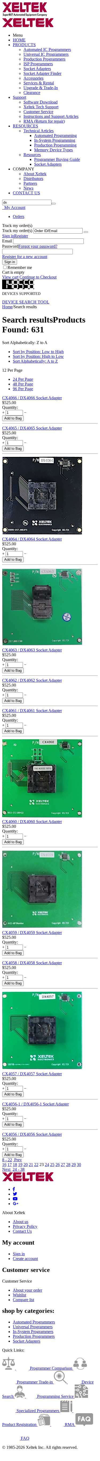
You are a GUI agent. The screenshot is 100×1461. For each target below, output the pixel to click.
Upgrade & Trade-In (40, 87)
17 (9, 1164)
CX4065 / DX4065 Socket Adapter (32, 428)
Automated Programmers (34, 1322)
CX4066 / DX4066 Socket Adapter (32, 398)
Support (19, 97)
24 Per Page (23, 379)
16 (4, 1164)
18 (15, 1164)
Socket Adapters (37, 68)
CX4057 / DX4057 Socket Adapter (32, 1074)
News (28, 188)
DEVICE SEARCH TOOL (25, 302)
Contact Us (22, 1231)
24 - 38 (19, 1169)
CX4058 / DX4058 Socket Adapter (32, 963)
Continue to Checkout (38, 277)
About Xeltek (34, 174)
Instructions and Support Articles (50, 116)
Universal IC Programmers (46, 54)
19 (20, 1164)
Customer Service (38, 111)
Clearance (31, 92)
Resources (32, 154)
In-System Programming (54, 140)
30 (79, 1164)
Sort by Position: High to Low (38, 356)
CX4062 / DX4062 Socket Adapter (32, 680)
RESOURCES (25, 126)
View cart (10, 277)
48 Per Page (23, 384)
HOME (19, 40)
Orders (18, 216)
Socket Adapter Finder (42, 73)
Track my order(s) (17, 230)
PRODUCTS (24, 44)
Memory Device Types (53, 150)
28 (68, 1164)
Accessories (33, 78)
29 (73, 1164)
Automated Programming (55, 135)
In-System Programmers (33, 1331)
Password (10, 246)
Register (21, 236)
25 (52, 1164)
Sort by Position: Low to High (38, 351)
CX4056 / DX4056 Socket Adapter (32, 1134)
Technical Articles (38, 130)
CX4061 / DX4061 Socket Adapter (32, 710)
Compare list (23, 1299)
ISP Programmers (38, 64)
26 (57, 1164)
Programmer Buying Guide (57, 159)
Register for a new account (24, 256)
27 (63, 1164)
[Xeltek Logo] (24, 15)
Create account (25, 1258)
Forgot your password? (37, 246)
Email (7, 241)
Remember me (19, 267)
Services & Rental (38, 83)
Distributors (33, 178)
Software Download (40, 102)
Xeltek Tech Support (40, 107)
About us (20, 1221)
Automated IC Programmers (47, 49)
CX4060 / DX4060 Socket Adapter (32, 821)
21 (31, 1164)
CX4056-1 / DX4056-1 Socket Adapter (35, 1104)
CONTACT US (26, 193)
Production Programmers (44, 59)
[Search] (53, 203)
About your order (27, 1290)
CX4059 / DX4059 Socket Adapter (32, 932)
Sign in (8, 236)
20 (25, 1164)
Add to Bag (13, 418)
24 (47, 1164)
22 (36, 1164)
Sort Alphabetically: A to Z (35, 361)
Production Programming (55, 145)
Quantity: (10, 407)
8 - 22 (7, 1160)
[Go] (86, 232)
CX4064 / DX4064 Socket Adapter (32, 539)
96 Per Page (23, 389)
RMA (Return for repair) (44, 121)
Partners (30, 183)
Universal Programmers (33, 1327)
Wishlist (19, 1295)
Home (7, 307)
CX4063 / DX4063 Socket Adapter (32, 650)
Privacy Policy (25, 1226)
